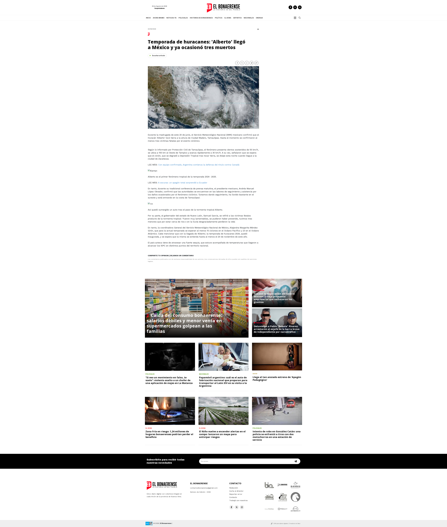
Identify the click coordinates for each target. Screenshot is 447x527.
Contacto (233, 497)
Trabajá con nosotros (238, 500)
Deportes (237, 18)
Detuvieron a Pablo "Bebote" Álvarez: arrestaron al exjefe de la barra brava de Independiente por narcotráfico (277, 329)
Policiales (183, 18)
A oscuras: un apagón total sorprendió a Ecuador (182, 182)
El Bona (227, 18)
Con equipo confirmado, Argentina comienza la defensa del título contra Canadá (198, 164)
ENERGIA (259, 18)
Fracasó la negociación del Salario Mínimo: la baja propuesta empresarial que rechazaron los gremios (274, 298)
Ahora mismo (158, 18)
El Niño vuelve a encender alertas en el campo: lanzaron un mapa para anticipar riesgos (222, 434)
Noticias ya (171, 18)
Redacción (233, 488)
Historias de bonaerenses (201, 18)
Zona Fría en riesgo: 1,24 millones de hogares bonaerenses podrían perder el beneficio (169, 434)
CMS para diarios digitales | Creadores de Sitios (286, 523)
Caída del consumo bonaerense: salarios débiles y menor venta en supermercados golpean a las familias (184, 323)
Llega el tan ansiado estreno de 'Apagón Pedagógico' (277, 378)
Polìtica (218, 18)
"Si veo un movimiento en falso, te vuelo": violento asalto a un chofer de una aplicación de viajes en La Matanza (169, 380)
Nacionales (249, 18)
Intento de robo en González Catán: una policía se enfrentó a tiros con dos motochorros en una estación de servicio (277, 435)
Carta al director (236, 491)
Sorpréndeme (159, 8)
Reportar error (235, 494)
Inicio (148, 18)
